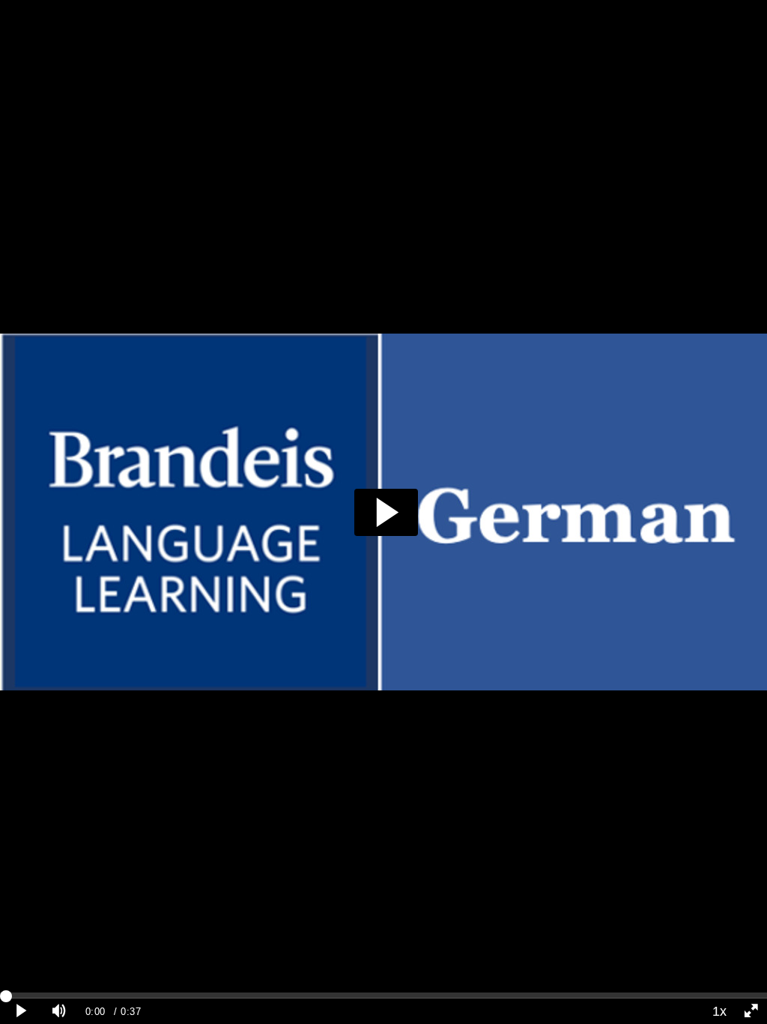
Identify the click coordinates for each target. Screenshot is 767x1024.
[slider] (383, 996)
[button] (386, 512)
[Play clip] (21, 1011)
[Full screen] (751, 1011)
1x (719, 1011)
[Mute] (59, 1011)
